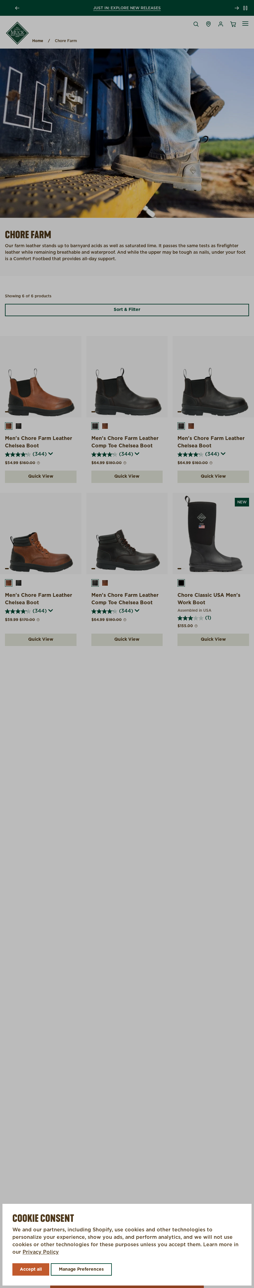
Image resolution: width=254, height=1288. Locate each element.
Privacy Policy (41, 1252)
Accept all (31, 1269)
